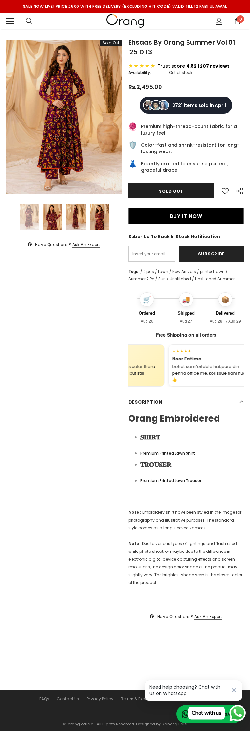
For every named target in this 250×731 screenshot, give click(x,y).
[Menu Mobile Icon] (10, 21)
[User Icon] (219, 21)
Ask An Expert (86, 244)
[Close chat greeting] (234, 690)
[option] (64, 117)
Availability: (139, 72)
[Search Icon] (29, 21)
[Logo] (125, 21)
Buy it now (186, 216)
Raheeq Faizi (174, 724)
